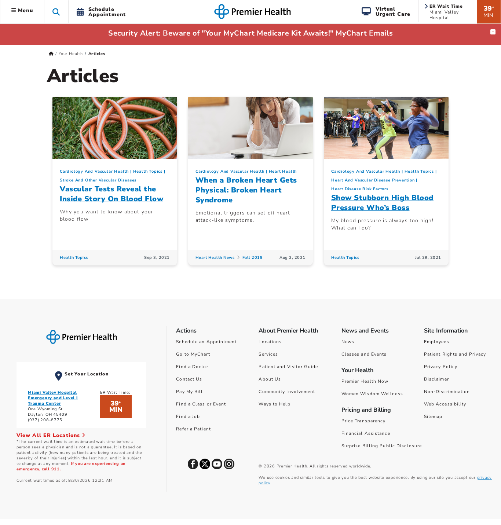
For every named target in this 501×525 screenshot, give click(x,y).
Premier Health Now (365, 381)
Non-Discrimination (447, 391)
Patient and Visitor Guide (288, 367)
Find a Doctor (192, 367)
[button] (56, 11)
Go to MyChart (193, 354)
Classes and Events (364, 354)
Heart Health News (215, 257)
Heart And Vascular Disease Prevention (373, 180)
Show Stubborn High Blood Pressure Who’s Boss (382, 203)
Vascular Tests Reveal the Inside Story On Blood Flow (111, 194)
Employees (436, 342)
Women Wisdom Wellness (372, 394)
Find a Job (188, 416)
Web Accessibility (445, 404)
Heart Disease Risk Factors (359, 189)
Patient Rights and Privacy (455, 354)
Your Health (71, 53)
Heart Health (283, 171)
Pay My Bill (189, 391)
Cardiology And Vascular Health (94, 171)
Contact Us (189, 379)
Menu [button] (24, 10)
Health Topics (147, 171)
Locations (270, 342)
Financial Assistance (365, 433)
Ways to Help (274, 404)
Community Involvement (287, 391)
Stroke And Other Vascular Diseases (98, 180)
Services (268, 354)
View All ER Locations (49, 435)
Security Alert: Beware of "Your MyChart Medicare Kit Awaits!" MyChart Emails (250, 33)
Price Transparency (363, 421)
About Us (270, 379)
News (347, 342)
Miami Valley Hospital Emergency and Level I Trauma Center (53, 398)
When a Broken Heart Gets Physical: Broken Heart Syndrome (246, 190)
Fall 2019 (252, 257)
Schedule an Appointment (206, 342)
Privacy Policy (440, 367)
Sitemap (433, 416)
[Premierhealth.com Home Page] (51, 53)
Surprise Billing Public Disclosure (381, 446)
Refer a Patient (193, 429)
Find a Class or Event (201, 404)
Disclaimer (436, 379)
